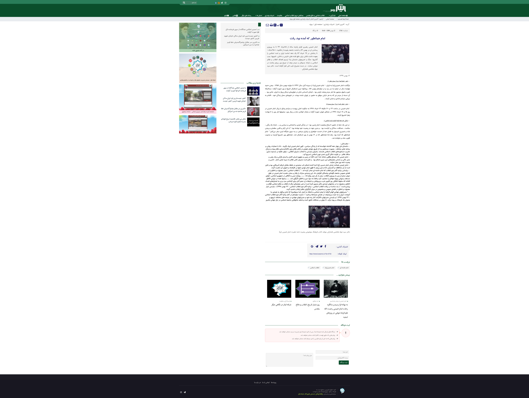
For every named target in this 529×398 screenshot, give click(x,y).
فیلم (225, 15)
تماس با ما (266, 382)
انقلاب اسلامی (314, 267)
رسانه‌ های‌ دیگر (246, 15)
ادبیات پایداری (269, 15)
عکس (234, 15)
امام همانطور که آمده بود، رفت (307, 38)
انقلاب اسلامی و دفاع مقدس (315, 15)
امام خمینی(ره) (329, 267)
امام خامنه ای (344, 267)
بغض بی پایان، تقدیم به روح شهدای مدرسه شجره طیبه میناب (233, 120)
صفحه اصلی (342, 15)
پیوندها (273, 382)
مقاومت (279, 15)
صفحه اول (296, 19)
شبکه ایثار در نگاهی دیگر (281, 305)
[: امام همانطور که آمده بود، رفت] (267, 25)
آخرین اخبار (314, 19)
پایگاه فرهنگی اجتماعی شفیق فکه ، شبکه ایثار (310, 394)
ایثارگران (332, 15)
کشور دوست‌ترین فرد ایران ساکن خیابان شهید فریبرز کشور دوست (241, 37)
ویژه (291, 19)
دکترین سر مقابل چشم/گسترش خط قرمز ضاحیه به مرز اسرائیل (243, 43)
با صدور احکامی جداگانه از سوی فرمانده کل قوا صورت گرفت (242, 31)
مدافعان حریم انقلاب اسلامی (294, 15)
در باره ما (257, 382)
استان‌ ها (259, 15)
